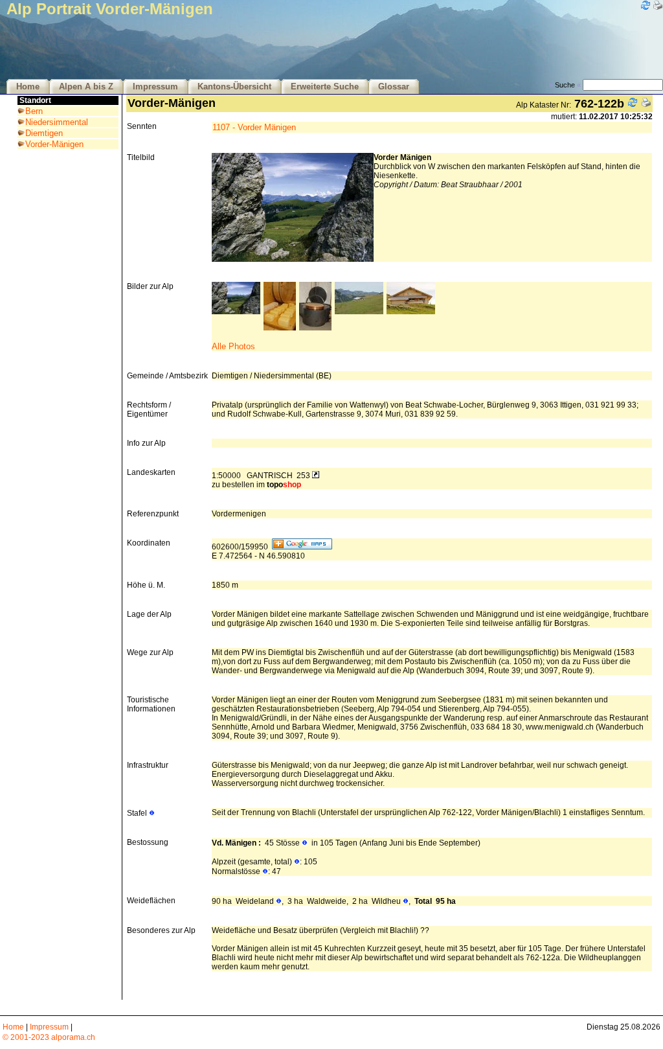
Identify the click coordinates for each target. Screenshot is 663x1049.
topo (284, 484)
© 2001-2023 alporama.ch (49, 1037)
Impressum (155, 86)
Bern (34, 111)
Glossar (393, 86)
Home (27, 86)
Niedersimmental (56, 122)
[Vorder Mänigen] (236, 311)
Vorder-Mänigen (54, 144)
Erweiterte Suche (325, 86)
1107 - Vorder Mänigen (254, 127)
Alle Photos (233, 346)
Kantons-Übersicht (234, 86)
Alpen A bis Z (86, 86)
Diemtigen (44, 133)
